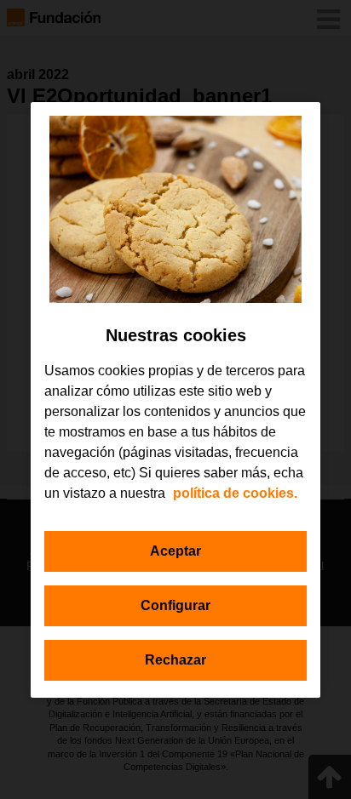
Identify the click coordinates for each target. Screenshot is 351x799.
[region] (175, 400)
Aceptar (175, 551)
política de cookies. (235, 493)
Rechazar (175, 660)
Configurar (175, 605)
